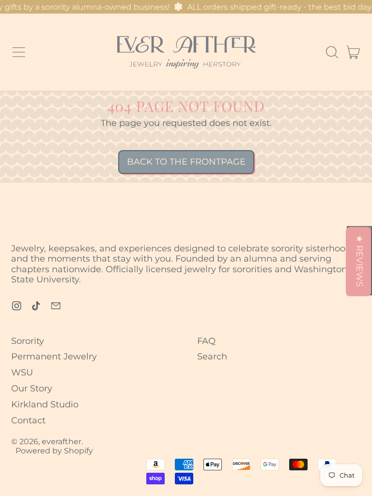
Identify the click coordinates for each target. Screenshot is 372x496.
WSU (22, 372)
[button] (332, 52)
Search (212, 356)
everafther (61, 441)
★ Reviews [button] (360, 261)
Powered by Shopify (54, 450)
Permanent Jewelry (54, 356)
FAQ (206, 341)
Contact (28, 420)
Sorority (27, 341)
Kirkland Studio (44, 404)
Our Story (31, 388)
